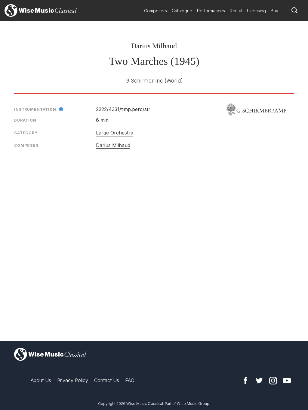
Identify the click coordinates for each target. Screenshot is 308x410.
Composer (26, 145)
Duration (25, 120)
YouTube (287, 380)
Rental (236, 10)
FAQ (129, 380)
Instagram (273, 380)
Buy (274, 10)
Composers (155, 10)
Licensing (256, 10)
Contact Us (106, 380)
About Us (41, 380)
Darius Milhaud (154, 46)
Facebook (245, 380)
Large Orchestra (114, 133)
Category (26, 133)
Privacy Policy (72, 380)
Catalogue (182, 10)
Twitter (259, 380)
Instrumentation (35, 109)
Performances (211, 10)
